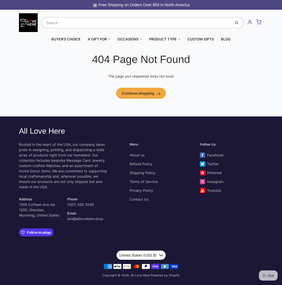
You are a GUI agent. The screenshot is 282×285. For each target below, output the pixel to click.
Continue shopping (138, 93)
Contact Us (139, 199)
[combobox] (136, 22)
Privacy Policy (141, 190)
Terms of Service (144, 181)
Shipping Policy (142, 173)
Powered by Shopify (165, 275)
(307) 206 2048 (80, 204)
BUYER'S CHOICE (66, 39)
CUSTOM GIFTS (200, 39)
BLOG (226, 39)
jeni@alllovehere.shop (85, 219)
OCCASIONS (128, 39)
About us (137, 155)
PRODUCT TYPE (163, 39)
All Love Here (42, 131)
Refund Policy (141, 164)
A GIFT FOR (97, 39)
